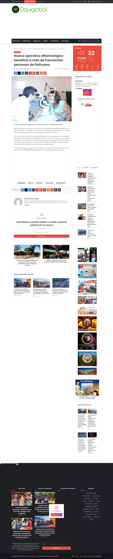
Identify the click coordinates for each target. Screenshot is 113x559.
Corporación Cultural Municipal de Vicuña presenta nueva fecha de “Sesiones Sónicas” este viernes (92, 445)
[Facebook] (15, 73)
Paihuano (40, 183)
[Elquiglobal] (29, 9)
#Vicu (82, 86)
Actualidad (20, 48)
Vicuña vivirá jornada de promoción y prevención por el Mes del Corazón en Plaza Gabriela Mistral (22, 291)
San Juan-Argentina (87, 516)
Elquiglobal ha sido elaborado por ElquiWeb (48, 556)
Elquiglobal (21, 183)
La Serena (97, 501)
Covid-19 (84, 501)
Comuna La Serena (86, 495)
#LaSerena (88, 86)
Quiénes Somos (87, 556)
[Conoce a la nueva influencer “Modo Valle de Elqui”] (82, 232)
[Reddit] (33, 73)
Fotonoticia (54, 41)
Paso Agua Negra (87, 511)
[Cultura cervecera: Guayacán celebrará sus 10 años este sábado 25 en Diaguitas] (82, 175)
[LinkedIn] (22, 73)
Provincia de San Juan (91, 514)
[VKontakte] (37, 73)
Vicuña (91, 519)
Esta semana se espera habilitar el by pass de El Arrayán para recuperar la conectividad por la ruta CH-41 (41, 292)
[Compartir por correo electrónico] (55, 189)
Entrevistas (26, 41)
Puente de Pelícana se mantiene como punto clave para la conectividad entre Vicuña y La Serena (60, 291)
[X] (19, 73)
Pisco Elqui (50, 183)
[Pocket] (45, 73)
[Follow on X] (27, 68)
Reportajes (16, 41)
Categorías (64, 41)
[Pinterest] (30, 73)
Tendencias (36, 41)
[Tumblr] (26, 73)
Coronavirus (95, 498)
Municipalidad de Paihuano (91, 506)
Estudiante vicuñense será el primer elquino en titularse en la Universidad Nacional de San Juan (92, 220)
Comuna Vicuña (87, 498)
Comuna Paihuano (96, 495)
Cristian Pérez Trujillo (21, 68)
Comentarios (94, 167)
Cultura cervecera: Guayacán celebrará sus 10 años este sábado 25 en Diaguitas (92, 178)
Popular (79, 167)
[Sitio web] (25, 205)
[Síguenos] (56, 508)
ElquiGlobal (79, 81)
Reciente (85, 167)
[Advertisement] (56, 27)
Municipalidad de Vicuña (88, 509)
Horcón (31, 183)
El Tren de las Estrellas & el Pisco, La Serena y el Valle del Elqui (92, 207)
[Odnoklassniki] (41, 73)
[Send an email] (28, 68)
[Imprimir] (59, 189)
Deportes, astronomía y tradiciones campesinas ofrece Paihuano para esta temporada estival (21, 534)
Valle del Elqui (61, 183)
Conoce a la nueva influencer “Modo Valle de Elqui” (91, 233)
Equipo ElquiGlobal (96, 556)
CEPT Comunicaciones (91, 493)
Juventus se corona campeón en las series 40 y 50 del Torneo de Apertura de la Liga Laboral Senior (45, 508)
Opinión (45, 41)
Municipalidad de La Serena (91, 503)
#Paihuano (77, 86)
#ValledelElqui (78, 84)
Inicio (16, 48)
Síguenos (87, 92)
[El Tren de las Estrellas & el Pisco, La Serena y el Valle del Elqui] (82, 206)
